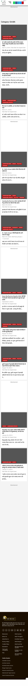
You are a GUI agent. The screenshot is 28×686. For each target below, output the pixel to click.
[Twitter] (21, 2)
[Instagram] (6, 630)
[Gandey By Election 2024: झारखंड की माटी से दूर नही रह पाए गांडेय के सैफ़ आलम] (14, 191)
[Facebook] (16, 2)
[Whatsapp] (15, 630)
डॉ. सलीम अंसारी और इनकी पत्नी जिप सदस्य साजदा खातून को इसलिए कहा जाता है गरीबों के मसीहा (13, 43)
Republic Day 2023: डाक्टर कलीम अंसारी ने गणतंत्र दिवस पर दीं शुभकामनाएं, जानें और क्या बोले (13, 431)
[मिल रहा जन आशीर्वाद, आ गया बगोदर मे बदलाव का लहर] (14, 96)
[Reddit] (21, 630)
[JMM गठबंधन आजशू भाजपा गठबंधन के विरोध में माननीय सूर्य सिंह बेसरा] (14, 320)
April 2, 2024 (5, 77)
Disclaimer (5, 646)
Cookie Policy (5, 644)
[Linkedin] (24, 630)
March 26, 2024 (6, 236)
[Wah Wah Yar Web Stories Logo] (10, 618)
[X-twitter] (9, 630)
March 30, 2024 (6, 173)
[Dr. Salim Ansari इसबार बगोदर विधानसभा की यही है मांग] (14, 159)
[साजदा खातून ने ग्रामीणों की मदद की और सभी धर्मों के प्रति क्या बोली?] (14, 64)
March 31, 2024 (6, 109)
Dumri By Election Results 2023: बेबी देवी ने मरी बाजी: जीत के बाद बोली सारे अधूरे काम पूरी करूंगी (13, 297)
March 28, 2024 (6, 205)
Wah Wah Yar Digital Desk (18, 47)
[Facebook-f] (3, 630)
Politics (19, 163)
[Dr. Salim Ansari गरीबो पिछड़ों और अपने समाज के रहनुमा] (14, 223)
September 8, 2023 (7, 301)
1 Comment (5, 238)
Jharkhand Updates (8, 38)
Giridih (14, 36)
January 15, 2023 (7, 469)
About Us (4, 636)
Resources (5, 634)
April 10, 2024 (6, 47)
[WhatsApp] (14, 2)
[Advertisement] (14, 14)
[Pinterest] (23, 2)
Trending (5, 165)
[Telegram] (19, 2)
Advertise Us (5, 639)
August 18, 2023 (6, 333)
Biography (15, 227)
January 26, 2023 (7, 435)
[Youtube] (18, 630)
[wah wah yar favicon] (4, 2)
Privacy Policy (5, 641)
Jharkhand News (7, 36)
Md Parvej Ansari (17, 236)
